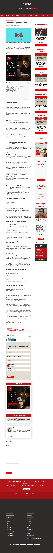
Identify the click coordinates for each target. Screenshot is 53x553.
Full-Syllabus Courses (13, 485)
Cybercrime (8, 52)
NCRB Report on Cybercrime (11, 87)
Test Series (29, 487)
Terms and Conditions (30, 535)
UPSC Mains (8, 525)
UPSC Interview (8, 527)
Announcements (30, 519)
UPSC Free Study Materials (10, 511)
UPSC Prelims (8, 523)
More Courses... (41, 138)
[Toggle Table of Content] (28, 83)
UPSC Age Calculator (9, 533)
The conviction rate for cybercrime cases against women (16, 86)
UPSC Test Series (41, 194)
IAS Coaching (29, 509)
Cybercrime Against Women (11, 85)
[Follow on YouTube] (32, 538)
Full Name (8, 348)
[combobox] (8, 366)
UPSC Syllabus (8, 517)
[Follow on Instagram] (36, 538)
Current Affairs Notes (11, 20)
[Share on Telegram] (13, 340)
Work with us (29, 527)
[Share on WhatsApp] (9, 340)
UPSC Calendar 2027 (9, 535)
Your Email (9, 368)
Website (7, 467)
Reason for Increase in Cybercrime (12, 90)
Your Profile (9, 352)
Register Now (10, 376)
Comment (8, 445)
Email (7, 462)
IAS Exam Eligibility (9, 509)
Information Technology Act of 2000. (12, 105)
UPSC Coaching (41, 192)
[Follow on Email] (38, 538)
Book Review (29, 521)
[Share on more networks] (15, 340)
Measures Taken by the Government (12, 92)
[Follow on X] (30, 538)
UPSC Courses (41, 196)
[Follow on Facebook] (28, 538)
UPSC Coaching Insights (41, 198)
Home (7, 20)
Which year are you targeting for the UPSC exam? (15, 356)
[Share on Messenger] (11, 340)
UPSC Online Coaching (30, 513)
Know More (41, 238)
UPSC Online (8, 519)
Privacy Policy (29, 531)
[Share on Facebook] (6, 340)
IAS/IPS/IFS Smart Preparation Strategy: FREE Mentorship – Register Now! (18, 99)
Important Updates (30, 517)
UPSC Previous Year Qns (10, 531)
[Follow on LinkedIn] (40, 538)
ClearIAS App (29, 523)
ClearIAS (26, 4)
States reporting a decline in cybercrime (13, 88)
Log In (35, 8)
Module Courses (34, 485)
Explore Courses (26, 489)
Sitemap (28, 525)
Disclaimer (29, 533)
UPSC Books (8, 521)
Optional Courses (24, 485)
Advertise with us (30, 529)
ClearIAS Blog (29, 515)
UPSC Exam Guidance (9, 513)
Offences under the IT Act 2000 (11, 89)
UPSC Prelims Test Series (10, 515)
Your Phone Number (10, 364)
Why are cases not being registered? (12, 91)
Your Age (8, 360)
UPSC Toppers (8, 529)
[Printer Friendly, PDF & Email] (29, 336)
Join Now (30, 8)
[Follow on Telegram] (34, 538)
